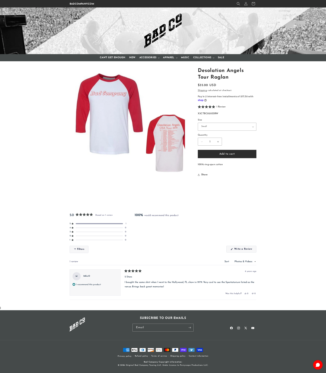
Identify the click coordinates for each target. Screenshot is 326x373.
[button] (238, 3)
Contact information (198, 356)
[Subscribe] (189, 328)
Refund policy (141, 356)
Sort (227, 261)
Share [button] (204, 174)
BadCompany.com (82, 4)
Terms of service (159, 356)
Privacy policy (125, 356)
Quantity (202, 135)
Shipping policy (178, 356)
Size (200, 120)
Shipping (202, 90)
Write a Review (244, 250)
